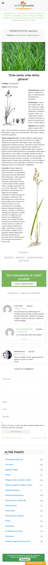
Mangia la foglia (11, 469)
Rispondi (29, 306)
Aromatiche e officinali (15, 13)
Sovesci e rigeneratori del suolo (17, 541)
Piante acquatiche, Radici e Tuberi (18, 485)
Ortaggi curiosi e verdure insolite (18, 480)
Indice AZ (33, 13)
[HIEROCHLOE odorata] (23, 56)
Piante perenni (36, 16)
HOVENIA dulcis (38, 438)
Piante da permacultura (16, 16)
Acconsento (24, 559)
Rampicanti (9, 526)
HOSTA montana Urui (12, 438)
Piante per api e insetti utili (15, 500)
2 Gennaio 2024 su (20, 354)
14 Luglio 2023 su (21, 331)
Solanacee (9, 536)
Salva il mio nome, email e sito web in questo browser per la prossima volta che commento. (23, 426)
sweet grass (23, 260)
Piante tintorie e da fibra (14, 515)
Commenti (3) (23, 252)
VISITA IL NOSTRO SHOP (24, 284)
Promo (7, 520)
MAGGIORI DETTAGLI (30, 557)
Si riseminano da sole (25, 18)
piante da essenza (12, 490)
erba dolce (9, 257)
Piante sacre (9, 18)
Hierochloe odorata (35, 257)
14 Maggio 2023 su (20, 308)
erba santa (20, 257)
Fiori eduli (9, 464)
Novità (41, 13)
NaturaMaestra (34, 35)
